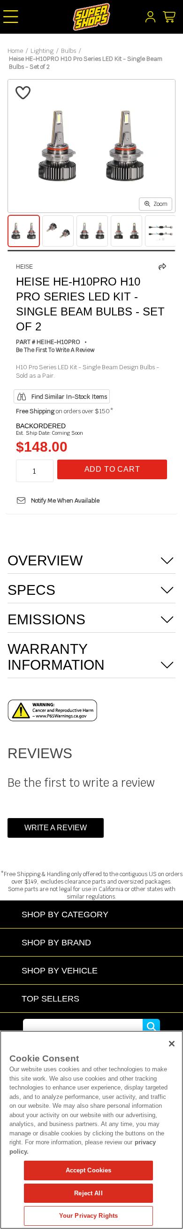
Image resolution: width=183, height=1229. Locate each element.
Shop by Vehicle (60, 970)
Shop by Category (65, 914)
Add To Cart (112, 469)
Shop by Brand (56, 942)
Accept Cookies (89, 1170)
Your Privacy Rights (88, 1215)
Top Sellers (50, 998)
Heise (24, 266)
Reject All (88, 1193)
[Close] (171, 1043)
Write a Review (55, 828)
